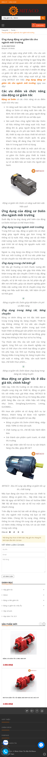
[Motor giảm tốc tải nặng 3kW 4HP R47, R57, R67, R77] (23, 681)
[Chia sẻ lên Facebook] (10, 532)
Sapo (12, 754)
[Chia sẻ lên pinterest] (18, 532)
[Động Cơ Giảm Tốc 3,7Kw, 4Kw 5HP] (23, 642)
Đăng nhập (12, 2)
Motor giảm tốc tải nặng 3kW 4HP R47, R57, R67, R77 (21, 697)
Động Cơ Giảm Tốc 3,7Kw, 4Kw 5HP (14, 658)
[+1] (22, 532)
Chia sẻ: (5, 532)
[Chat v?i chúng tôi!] (41, 745)
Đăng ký (4, 2)
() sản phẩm (40, 25)
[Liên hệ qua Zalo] (5, 742)
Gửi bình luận (8, 576)
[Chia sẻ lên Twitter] (14, 532)
